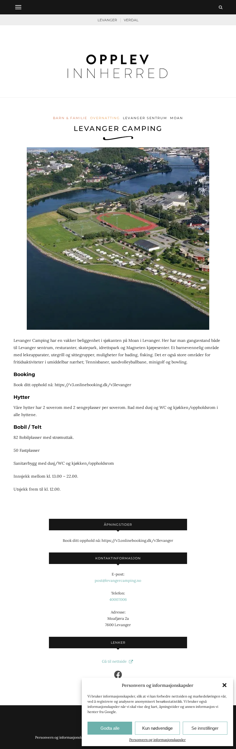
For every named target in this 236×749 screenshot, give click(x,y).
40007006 (118, 599)
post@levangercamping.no (118, 580)
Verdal (131, 20)
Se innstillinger (204, 728)
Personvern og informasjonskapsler (157, 739)
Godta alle (109, 728)
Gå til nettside (114, 661)
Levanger (107, 20)
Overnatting (105, 118)
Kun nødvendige (157, 728)
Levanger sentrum (145, 118)
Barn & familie (70, 118)
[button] (224, 685)
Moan (176, 118)
